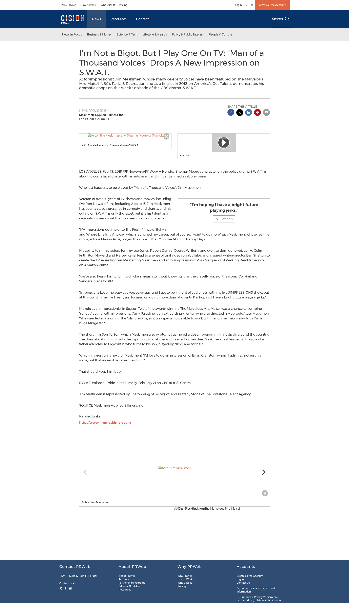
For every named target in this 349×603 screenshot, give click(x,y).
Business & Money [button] (99, 34)
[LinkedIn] (70, 588)
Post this (226, 219)
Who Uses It (108, 4)
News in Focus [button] (72, 34)
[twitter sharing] (239, 113)
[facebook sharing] (230, 113)
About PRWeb (127, 575)
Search (277, 19)
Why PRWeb (68, 4)
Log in (240, 579)
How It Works (88, 4)
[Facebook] (65, 588)
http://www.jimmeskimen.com (105, 423)
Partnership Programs (132, 582)
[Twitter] (61, 588)
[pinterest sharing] (257, 113)
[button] (125, 136)
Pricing (123, 4)
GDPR (249, 4)
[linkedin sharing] (248, 113)
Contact (142, 19)
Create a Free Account (272, 4)
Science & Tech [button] (127, 34)
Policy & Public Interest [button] (188, 34)
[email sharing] (266, 113)
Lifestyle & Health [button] (155, 34)
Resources (118, 19)
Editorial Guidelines (130, 586)
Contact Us (66, 583)
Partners (124, 579)
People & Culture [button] (220, 34)
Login (238, 4)
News (96, 19)
